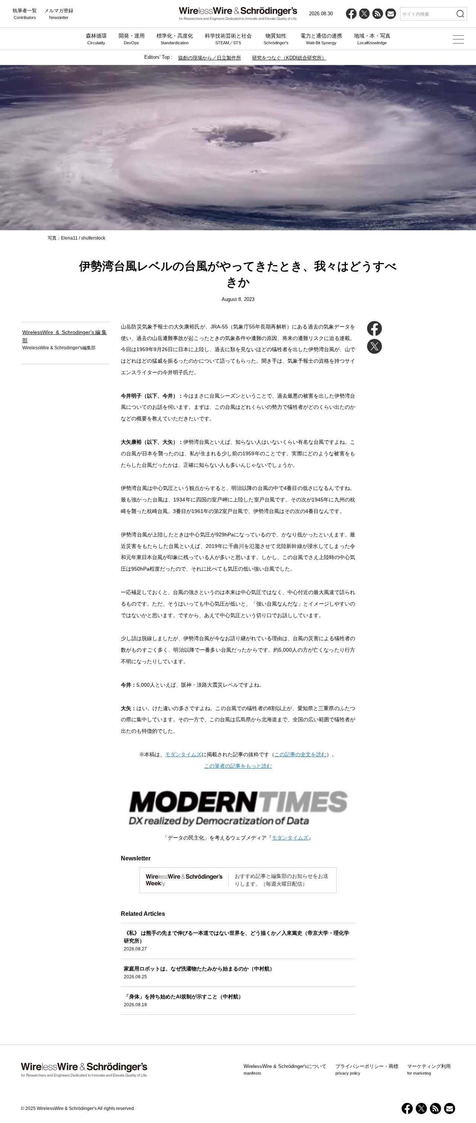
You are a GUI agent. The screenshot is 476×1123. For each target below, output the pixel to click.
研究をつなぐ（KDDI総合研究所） (289, 58)
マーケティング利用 (429, 1069)
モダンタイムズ (183, 754)
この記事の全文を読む (300, 754)
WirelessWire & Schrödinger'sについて (285, 1069)
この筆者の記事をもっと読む (238, 766)
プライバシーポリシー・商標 (366, 1069)
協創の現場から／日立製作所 (209, 58)
